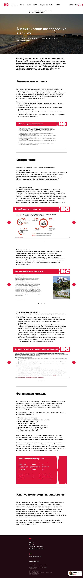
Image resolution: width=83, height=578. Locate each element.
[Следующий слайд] (74, 222)
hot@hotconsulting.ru (35, 556)
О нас (35, 5)
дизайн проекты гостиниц (36, 546)
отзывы (58, 5)
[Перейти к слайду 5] (44, 303)
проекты (31, 544)
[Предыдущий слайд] (9, 222)
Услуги (29, 5)
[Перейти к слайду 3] (41, 303)
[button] (75, 573)
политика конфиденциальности (38, 565)
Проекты (22, 5)
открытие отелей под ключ (36, 548)
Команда (31, 542)
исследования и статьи (46, 5)
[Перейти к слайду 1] (38, 303)
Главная (31, 11)
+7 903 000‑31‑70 (73, 5)
